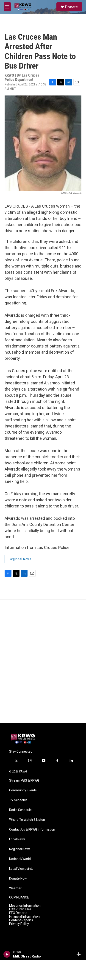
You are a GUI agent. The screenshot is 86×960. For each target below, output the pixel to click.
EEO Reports (18, 913)
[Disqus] (43, 661)
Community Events (23, 790)
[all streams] (80, 954)
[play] (7, 954)
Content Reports (21, 920)
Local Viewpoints (21, 868)
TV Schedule (18, 800)
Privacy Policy (19, 924)
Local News (17, 839)
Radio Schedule (20, 810)
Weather (15, 888)
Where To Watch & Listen (27, 819)
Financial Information (24, 916)
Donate (71, 7)
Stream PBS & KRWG (24, 780)
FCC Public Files (20, 909)
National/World (20, 859)
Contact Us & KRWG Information (32, 829)
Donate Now (18, 878)
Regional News (20, 559)
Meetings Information (25, 905)
